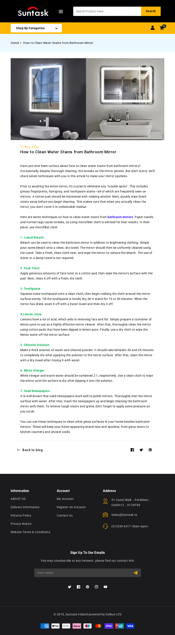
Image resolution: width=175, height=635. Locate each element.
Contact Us (65, 515)
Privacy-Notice (21, 523)
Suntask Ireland (77, 614)
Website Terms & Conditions (30, 532)
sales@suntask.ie (124, 514)
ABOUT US (18, 498)
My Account (65, 498)
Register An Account (71, 507)
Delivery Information (25, 507)
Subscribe (136, 572)
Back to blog (32, 450)
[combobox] (117, 11)
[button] (61, 12)
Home (15, 43)
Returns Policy (21, 515)
